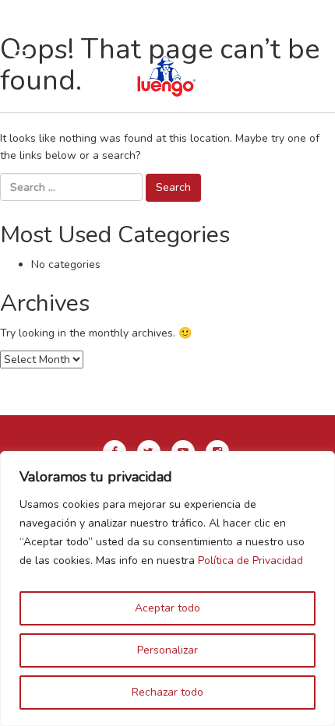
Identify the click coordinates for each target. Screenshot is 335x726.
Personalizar (167, 650)
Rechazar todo (167, 692)
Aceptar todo (167, 608)
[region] (167, 588)
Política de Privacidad (250, 560)
